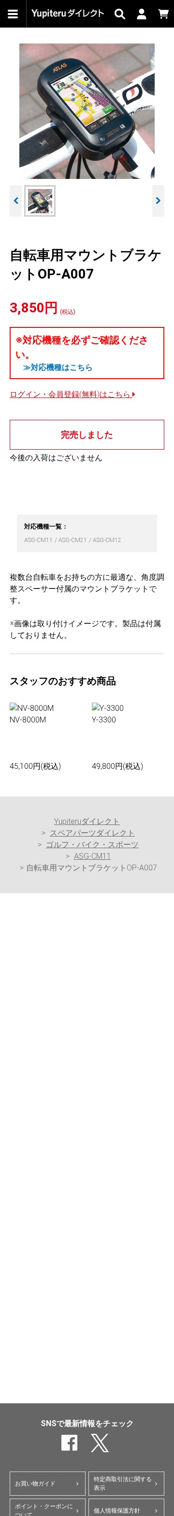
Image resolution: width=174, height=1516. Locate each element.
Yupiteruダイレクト (87, 821)
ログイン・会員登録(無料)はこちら (71, 394)
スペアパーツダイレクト (92, 833)
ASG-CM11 (39, 540)
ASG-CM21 (73, 540)
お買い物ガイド (35, 1483)
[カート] (163, 14)
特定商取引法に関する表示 (123, 1483)
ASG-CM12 (107, 540)
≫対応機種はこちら (58, 367)
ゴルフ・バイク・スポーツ (92, 844)
